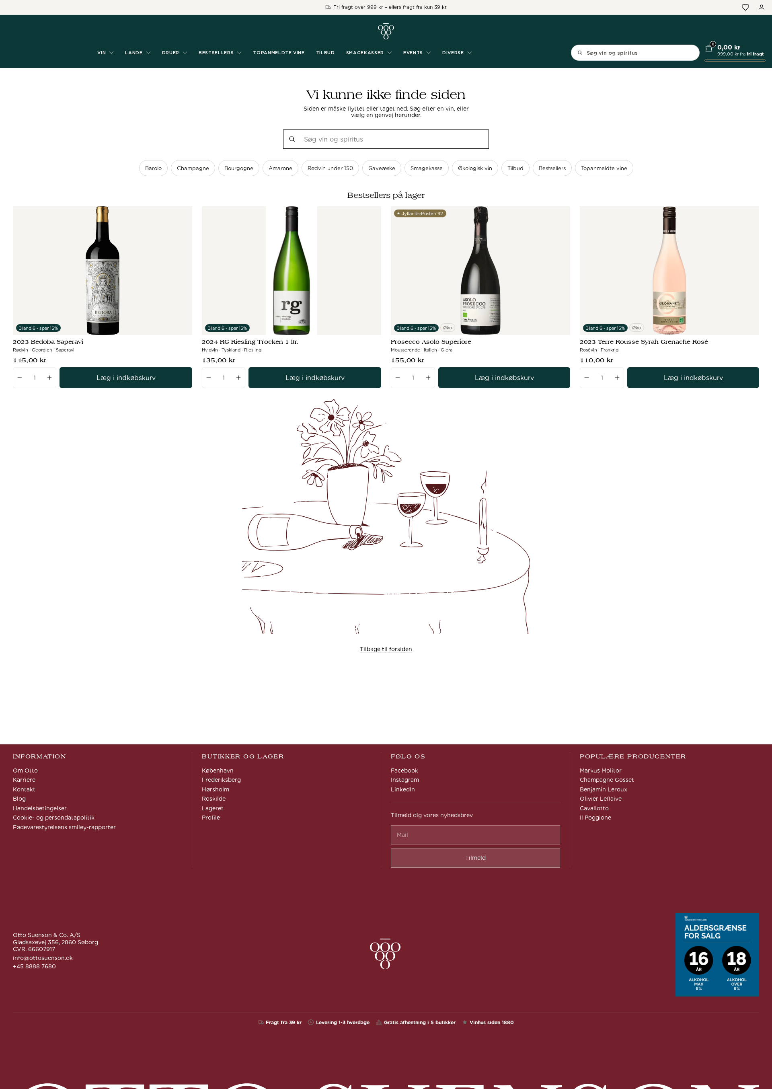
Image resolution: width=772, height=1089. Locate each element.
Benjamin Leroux (603, 789)
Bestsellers (552, 168)
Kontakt (24, 789)
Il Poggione (595, 817)
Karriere (24, 780)
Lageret (213, 808)
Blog (19, 798)
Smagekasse (427, 168)
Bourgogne (238, 168)
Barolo (153, 168)
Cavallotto (594, 808)
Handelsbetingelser (40, 808)
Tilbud (325, 52)
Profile (211, 817)
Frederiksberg (221, 780)
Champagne (193, 168)
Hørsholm (215, 789)
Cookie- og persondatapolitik (53, 817)
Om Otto (25, 770)
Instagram (405, 780)
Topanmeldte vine (279, 52)
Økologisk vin (475, 168)
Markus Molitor (601, 770)
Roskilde (214, 798)
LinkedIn (403, 789)
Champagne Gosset (607, 780)
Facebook (404, 770)
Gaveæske (381, 168)
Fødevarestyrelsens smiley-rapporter (64, 827)
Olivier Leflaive (601, 798)
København (218, 770)
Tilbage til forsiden (386, 649)
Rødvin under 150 (330, 168)
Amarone (280, 168)
